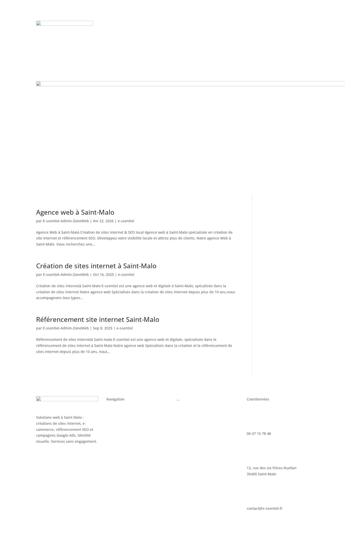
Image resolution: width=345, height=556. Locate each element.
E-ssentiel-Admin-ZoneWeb (66, 220)
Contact (179, 32)
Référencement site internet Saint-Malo (97, 319)
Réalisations (225, 25)
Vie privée (197, 532)
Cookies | (180, 532)
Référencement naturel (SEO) (201, 418)
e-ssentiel (126, 220)
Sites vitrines (117, 418)
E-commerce (116, 428)
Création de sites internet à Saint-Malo (96, 265)
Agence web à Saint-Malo (75, 212)
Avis (205, 25)
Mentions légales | (155, 532)
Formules (189, 25)
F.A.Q (163, 32)
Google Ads (186, 409)
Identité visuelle (119, 438)
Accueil (112, 409)
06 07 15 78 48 (274, 27)
